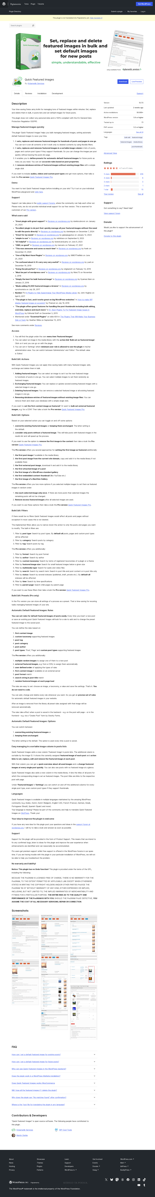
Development (57, 93)
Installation (42, 93)
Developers (69, 1166)
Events (95, 1163)
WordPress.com (127, 1159)
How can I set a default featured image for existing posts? (36, 1054)
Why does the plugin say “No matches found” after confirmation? (39, 1097)
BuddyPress (125, 1170)
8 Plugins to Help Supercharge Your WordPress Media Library (51, 293)
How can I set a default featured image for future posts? (35, 1062)
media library (138, 142)
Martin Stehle (22, 1135)
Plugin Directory (15, 11)
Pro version (31, 210)
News (11, 1163)
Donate (96, 1166)
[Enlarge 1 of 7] (36, 918)
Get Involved (97, 1159)
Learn (67, 1159)
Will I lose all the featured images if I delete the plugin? (34, 1090)
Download (123, 82)
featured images (126, 142)
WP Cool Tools (65, 1130)
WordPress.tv (71, 1170)
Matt (123, 1163)
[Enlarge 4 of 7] (65, 956)
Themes (40, 1163)
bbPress (124, 1166)
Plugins (39, 1166)
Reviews (28, 93)
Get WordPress (144, 4)
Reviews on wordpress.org (59, 221)
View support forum (112, 213)
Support (140, 93)
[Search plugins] (33, 25)
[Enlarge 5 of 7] (94, 918)
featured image (137, 137)
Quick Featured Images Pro (41, 177)
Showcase (41, 1159)
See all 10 (139, 132)
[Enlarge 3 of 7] (65, 918)
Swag (96, 1170)
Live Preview (137, 82)
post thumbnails (137, 146)
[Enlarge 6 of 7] (94, 969)
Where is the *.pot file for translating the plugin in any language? (38, 1105)
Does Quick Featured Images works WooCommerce (33, 1083)
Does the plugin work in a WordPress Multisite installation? (36, 1076)
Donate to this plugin (112, 236)
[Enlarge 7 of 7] (94, 988)
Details (17, 93)
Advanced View (110, 153)
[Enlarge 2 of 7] (36, 962)
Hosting (12, 1166)
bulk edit (127, 137)
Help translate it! (96, 18)
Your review (109, 194)
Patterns (40, 1170)
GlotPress (25, 813)
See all (140, 194)
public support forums (46, 203)
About (11, 1159)
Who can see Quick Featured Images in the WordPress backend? (39, 1069)
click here (39, 192)
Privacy (12, 1170)
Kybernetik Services (36, 83)
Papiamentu (35, 1182)
